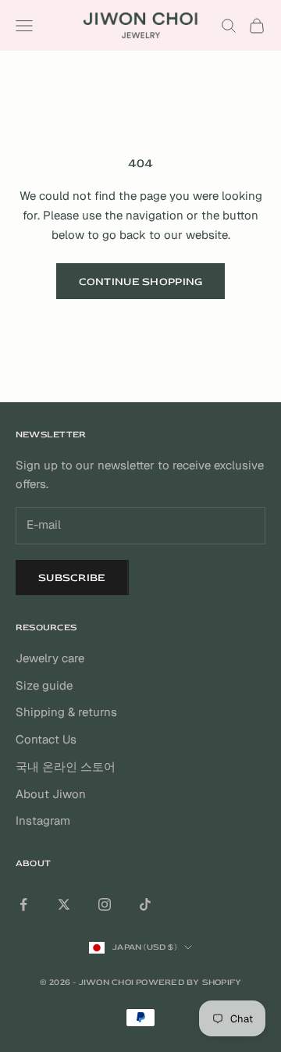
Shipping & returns (66, 711)
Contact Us (46, 739)
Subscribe (72, 577)
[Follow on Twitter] (64, 904)
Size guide (44, 685)
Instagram (43, 820)
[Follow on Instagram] (104, 904)
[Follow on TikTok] (145, 904)
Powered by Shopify (188, 982)
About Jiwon (51, 793)
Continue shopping (141, 281)
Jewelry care (50, 658)
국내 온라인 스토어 (66, 766)
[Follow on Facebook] (23, 904)
